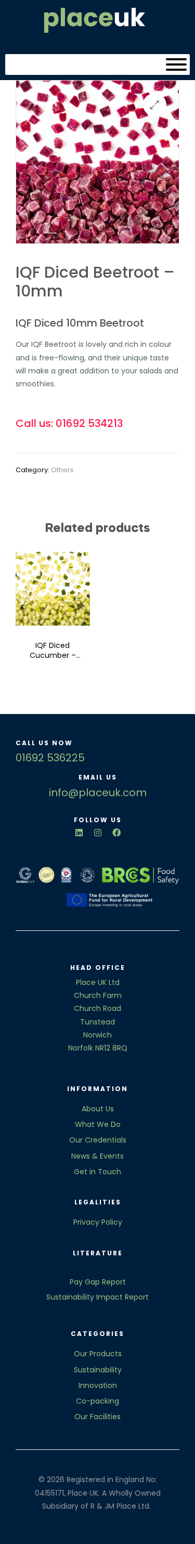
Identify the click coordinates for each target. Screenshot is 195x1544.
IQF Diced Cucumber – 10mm (53, 651)
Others (62, 470)
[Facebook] (116, 832)
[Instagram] (98, 832)
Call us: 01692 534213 (69, 423)
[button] (154, 104)
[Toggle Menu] (176, 64)
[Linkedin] (79, 832)
